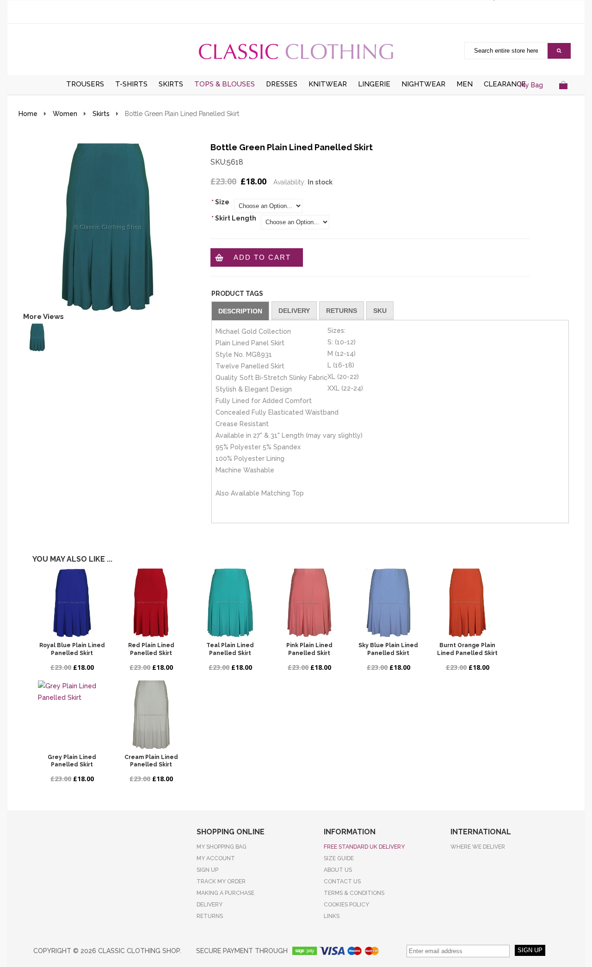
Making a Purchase (225, 893)
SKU (380, 310)
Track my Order (221, 881)
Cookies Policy (346, 904)
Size (219, 202)
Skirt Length (233, 218)
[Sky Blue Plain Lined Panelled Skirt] (388, 603)
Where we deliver (477, 847)
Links (331, 916)
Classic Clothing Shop (296, 51)
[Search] (559, 51)
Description (240, 311)
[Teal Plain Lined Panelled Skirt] (230, 603)
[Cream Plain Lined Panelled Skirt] (151, 714)
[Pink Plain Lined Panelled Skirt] (309, 603)
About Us (338, 870)
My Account (216, 858)
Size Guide (339, 858)
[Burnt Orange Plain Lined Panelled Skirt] (467, 603)
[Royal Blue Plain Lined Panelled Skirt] (72, 603)
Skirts (101, 113)
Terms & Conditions (354, 893)
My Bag (531, 85)
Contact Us (342, 881)
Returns (341, 310)
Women (65, 113)
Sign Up (207, 870)
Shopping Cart (563, 96)
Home (27, 113)
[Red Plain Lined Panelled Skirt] (151, 603)
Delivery (294, 310)
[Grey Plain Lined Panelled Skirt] (72, 714)
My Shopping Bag (222, 847)
